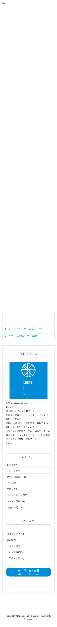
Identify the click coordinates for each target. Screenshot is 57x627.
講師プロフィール (16, 534)
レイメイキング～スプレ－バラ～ (27, 328)
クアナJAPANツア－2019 (23, 336)
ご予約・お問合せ (16, 558)
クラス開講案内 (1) (16, 477)
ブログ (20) (12, 489)
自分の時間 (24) (15, 507)
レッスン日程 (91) (16, 501)
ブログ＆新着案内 (16, 552)
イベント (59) (13, 470)
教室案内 (11, 540)
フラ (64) (11, 483)
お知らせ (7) (13, 464)
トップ (10, 527)
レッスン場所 (13, 546)
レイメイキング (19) (17, 495)
